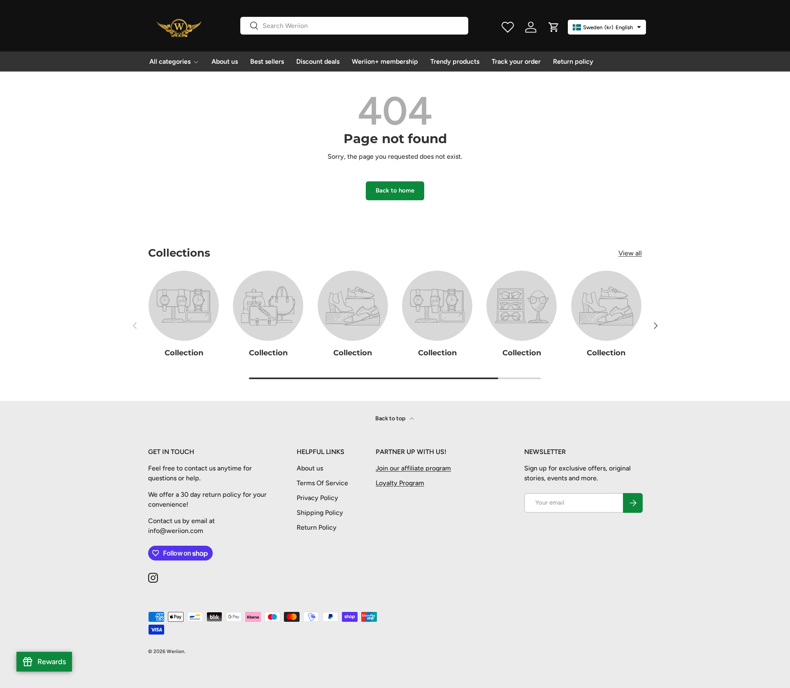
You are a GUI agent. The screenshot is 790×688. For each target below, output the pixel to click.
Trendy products (454, 61)
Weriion (175, 651)
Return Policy (317, 527)
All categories (170, 61)
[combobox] (354, 26)
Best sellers (267, 61)
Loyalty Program (400, 483)
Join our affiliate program (413, 468)
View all (630, 253)
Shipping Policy (320, 513)
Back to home (395, 190)
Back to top (391, 418)
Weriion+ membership (385, 61)
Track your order (516, 61)
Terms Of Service (322, 483)
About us (224, 61)
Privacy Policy (317, 498)
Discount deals (317, 61)
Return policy (573, 61)
